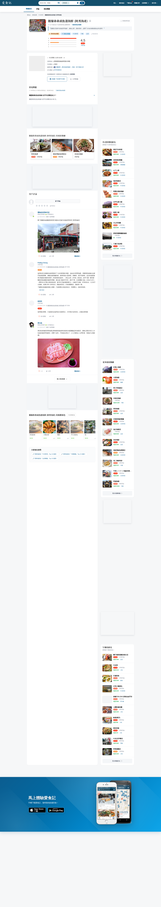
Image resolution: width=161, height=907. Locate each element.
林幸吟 (40, 301)
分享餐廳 (75, 79)
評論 (37, 9)
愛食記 (29, 15)
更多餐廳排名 (116, 255)
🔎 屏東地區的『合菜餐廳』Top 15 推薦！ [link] (45, 458)
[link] (122, 154)
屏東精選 (34, 15)
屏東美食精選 (55, 33)
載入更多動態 (61, 379)
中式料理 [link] (75, 33)
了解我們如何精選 (76, 24)
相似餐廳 (47, 9)
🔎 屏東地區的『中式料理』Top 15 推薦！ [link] (45, 454)
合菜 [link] (87, 33)
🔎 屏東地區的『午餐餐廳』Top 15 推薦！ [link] (73, 454)
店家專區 (144, 3)
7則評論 (83, 45)
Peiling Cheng (43, 263)
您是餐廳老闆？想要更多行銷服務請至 (61, 74)
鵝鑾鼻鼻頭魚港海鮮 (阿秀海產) (68, 21)
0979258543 (57, 70)
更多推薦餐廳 (116, 493)
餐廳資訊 (29, 9)
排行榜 (154, 3)
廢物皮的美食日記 (44, 212)
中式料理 (40, 15)
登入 (115, 3)
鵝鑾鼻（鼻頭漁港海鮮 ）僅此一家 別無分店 (70, 67)
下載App (129, 3)
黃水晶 (40, 323)
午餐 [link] (82, 33)
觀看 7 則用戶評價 (58, 79)
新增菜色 (72, 415)
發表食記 (121, 3)
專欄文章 (137, 3)
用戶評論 (33, 194)
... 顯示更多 (41, 290)
